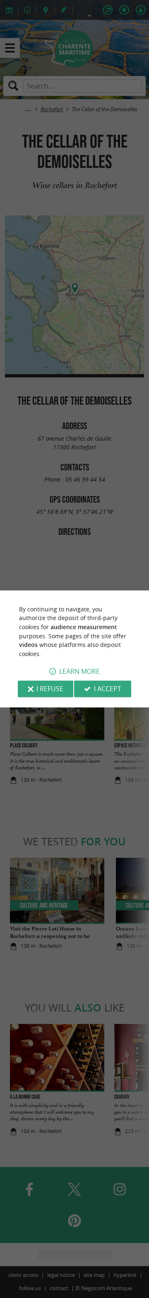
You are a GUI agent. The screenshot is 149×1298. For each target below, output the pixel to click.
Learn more (79, 671)
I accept (107, 689)
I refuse (49, 689)
